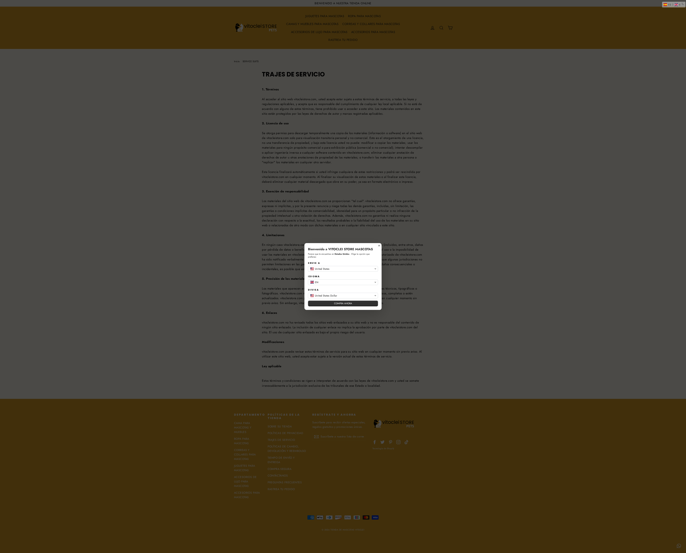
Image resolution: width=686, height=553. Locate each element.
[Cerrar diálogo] (379, 245)
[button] (673, 5)
